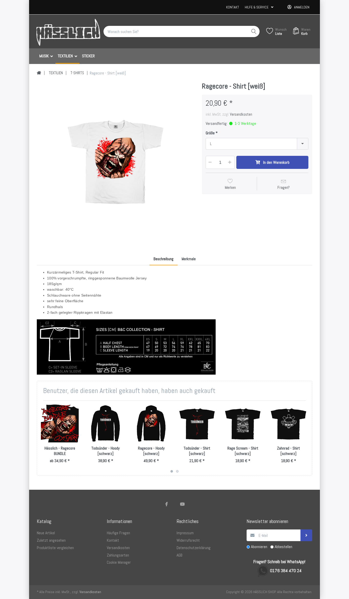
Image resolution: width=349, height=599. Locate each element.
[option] (115, 160)
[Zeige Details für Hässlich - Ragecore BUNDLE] (60, 423)
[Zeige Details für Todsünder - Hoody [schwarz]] (105, 423)
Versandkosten (241, 114)
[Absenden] (306, 535)
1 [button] (171, 471)
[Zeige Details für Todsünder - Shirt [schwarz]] (197, 423)
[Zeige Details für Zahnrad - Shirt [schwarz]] (288, 423)
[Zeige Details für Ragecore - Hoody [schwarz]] (151, 423)
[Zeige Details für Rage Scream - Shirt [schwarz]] (243, 423)
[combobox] (257, 144)
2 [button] (177, 471)
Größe (210, 133)
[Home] (39, 73)
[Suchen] (254, 31)
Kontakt (232, 7)
